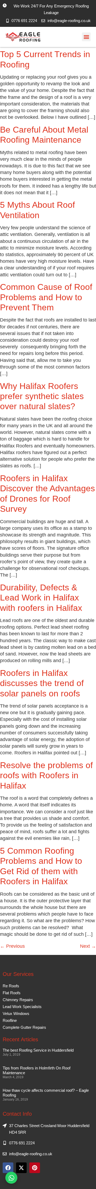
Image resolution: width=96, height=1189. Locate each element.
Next (88, 946)
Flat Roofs (12, 993)
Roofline (10, 1020)
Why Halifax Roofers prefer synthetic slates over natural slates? (42, 396)
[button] (86, 36)
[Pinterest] (34, 1167)
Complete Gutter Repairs (24, 1027)
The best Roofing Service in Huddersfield (38, 1050)
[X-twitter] (21, 1167)
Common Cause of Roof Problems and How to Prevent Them (46, 297)
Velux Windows (16, 1013)
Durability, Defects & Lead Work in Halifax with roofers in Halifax (41, 598)
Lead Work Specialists (22, 1006)
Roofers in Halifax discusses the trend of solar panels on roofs (42, 683)
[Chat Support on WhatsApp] (11, 1178)
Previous (12, 946)
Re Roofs (11, 986)
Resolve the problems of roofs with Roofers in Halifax (46, 775)
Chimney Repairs (18, 999)
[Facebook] (8, 1167)
